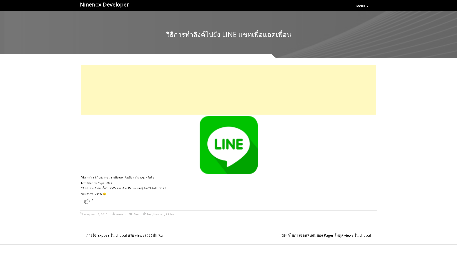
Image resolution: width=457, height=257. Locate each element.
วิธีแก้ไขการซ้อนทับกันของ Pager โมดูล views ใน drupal (328, 235)
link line (170, 214)
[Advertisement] (188, 90)
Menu (360, 6)
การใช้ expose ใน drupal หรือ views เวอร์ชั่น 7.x (122, 235)
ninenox (121, 214)
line (149, 214)
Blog (136, 214)
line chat (159, 214)
